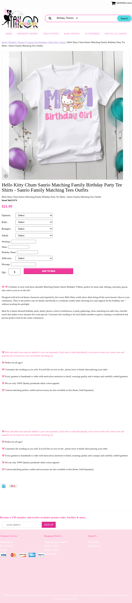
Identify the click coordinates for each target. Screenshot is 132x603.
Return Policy (51, 545)
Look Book (94, 545)
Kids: (5, 222)
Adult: (5, 235)
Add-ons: (7, 258)
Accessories (92, 33)
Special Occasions (115, 33)
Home (9, 33)
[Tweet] (4, 487)
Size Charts (50, 553)
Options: (7, 215)
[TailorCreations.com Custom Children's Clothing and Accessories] (21, 18)
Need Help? (6, 542)
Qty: (4, 272)
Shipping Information (55, 542)
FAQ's (3, 549)
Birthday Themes (27, 33)
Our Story (93, 542)
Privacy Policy (52, 549)
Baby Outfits (72, 33)
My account (6, 545)
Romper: (7, 228)
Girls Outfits (51, 33)
